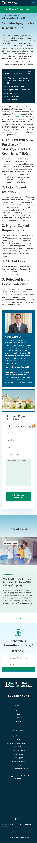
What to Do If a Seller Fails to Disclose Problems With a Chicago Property (18, 582)
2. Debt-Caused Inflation (16, 86)
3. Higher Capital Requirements (18, 90)
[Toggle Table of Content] (28, 73)
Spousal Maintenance (18, 761)
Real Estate (13, 15)
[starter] (18, 669)
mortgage (19, 274)
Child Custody (18, 754)
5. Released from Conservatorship (13, 98)
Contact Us (18, 718)
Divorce (18, 739)
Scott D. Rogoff (13, 336)
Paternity (18, 765)
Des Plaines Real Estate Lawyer (18, 768)
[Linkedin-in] (15, 818)
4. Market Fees (12, 93)
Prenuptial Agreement (18, 736)
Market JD (25, 837)
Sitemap (18, 721)
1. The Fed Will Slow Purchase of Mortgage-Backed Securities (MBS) (18, 80)
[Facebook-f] (22, 818)
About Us (18, 710)
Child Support (18, 758)
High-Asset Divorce (19, 750)
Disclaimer (13, 832)
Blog (18, 714)
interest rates (19, 117)
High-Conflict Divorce (18, 747)
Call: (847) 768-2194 (17, 9)
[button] (34, 3)
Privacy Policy (23, 832)
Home (4, 15)
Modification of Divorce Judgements (18, 743)
